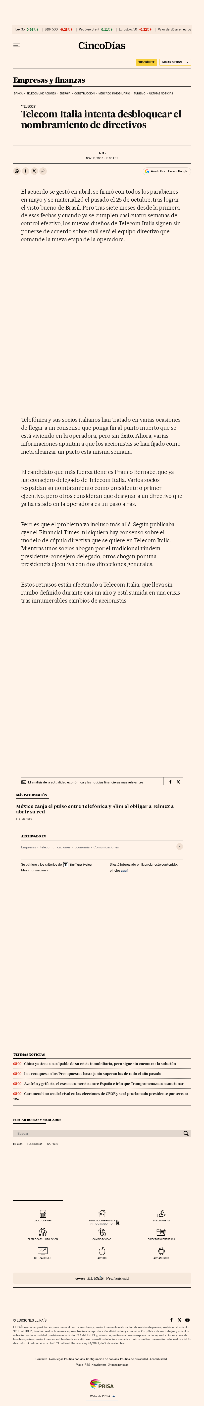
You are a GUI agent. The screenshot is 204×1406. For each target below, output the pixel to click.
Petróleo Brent (89, 29)
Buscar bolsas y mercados (37, 1120)
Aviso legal (56, 1359)
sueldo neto (161, 1220)
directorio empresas (161, 1239)
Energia (65, 93)
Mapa (79, 1364)
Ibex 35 (20, 29)
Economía (82, 847)
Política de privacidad (134, 1359)
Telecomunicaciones (41, 93)
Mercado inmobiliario (114, 93)
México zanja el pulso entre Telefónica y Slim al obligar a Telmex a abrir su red (95, 809)
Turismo (140, 93)
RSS (87, 1364)
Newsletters (99, 1364)
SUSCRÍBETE (146, 62)
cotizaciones (42, 1258)
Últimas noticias (161, 93)
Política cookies (74, 1359)
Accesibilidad (158, 1359)
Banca (18, 93)
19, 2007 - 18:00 (102, 158)
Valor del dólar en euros (174, 29)
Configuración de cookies (102, 1359)
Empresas (28, 847)
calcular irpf (42, 1220)
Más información (33, 870)
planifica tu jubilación (43, 1239)
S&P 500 (51, 29)
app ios (102, 1258)
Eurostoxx (34, 1144)
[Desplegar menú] (16, 45)
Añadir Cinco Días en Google (169, 171)
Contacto (41, 1359)
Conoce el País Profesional (102, 1278)
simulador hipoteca (102, 1220)
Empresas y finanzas (49, 80)
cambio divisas (102, 1239)
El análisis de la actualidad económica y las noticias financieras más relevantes (85, 782)
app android (161, 1258)
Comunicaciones (106, 847)
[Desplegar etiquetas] (179, 846)
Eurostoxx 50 (128, 29)
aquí (124, 870)
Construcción (84, 93)
